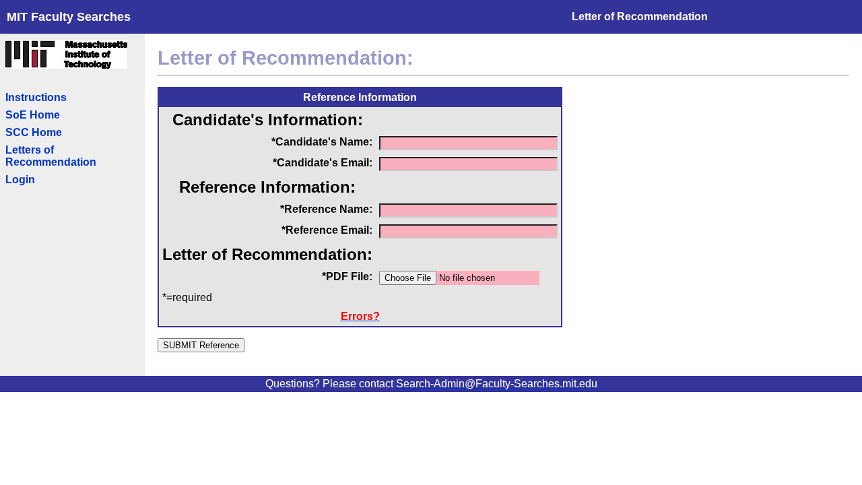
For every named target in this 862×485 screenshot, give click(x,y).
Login (20, 179)
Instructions (36, 97)
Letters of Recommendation (50, 156)
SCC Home (33, 132)
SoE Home (32, 115)
